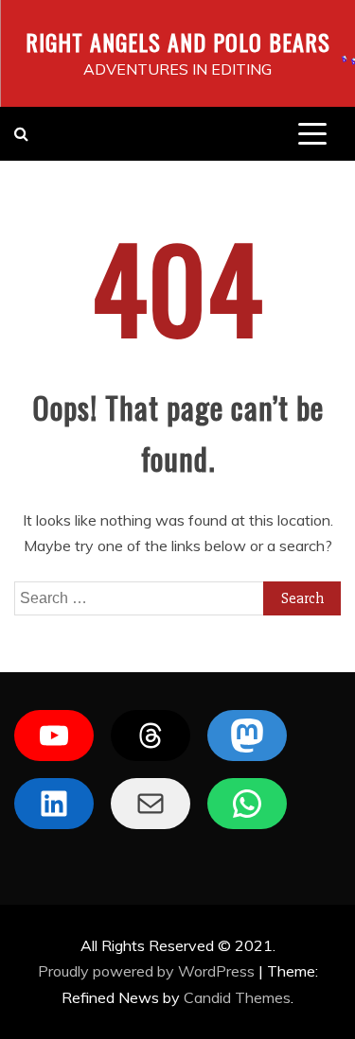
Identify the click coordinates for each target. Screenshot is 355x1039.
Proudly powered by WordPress (148, 970)
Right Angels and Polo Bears (178, 42)
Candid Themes (237, 997)
